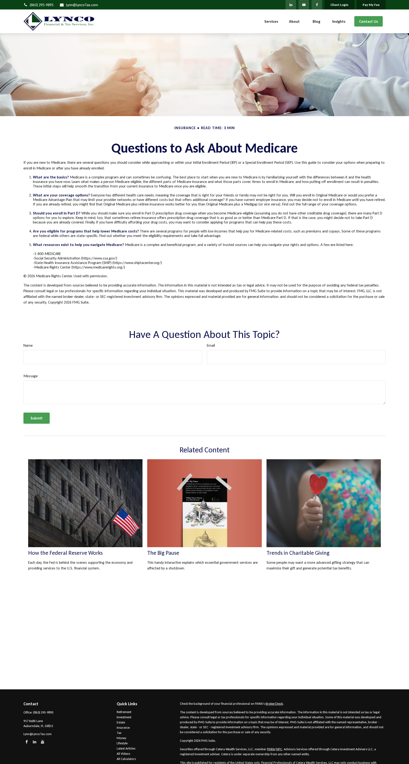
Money (121, 738)
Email (211, 345)
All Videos (123, 754)
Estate (121, 722)
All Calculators (126, 759)
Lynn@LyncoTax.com (82, 5)
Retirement (124, 712)
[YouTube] (303, 4)
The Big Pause (163, 552)
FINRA (271, 749)
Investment (124, 717)
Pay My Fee (371, 5)
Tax (119, 733)
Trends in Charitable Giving (298, 552)
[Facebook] (316, 4)
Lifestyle (122, 743)
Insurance (123, 728)
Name (28, 345)
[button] (271, 21)
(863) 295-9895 (41, 5)
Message (30, 376)
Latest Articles (126, 748)
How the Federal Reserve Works (65, 552)
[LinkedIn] (290, 4)
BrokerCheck (274, 704)
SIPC (279, 749)
